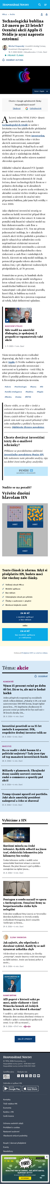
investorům (37, 135)
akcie (23, 668)
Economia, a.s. (20, 1061)
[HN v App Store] (31, 1088)
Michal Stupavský (16, 46)
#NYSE (28, 397)
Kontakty (7, 1100)
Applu (11, 362)
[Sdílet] (41, 14)
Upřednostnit (35, 109)
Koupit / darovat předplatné (14, 1143)
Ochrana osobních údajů (13, 1123)
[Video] (7, 320)
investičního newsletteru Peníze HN (23, 454)
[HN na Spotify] (34, 1075)
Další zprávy (25, 1039)
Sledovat (17, 109)
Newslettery (8, 1151)
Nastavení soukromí (11, 1132)
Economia (7, 1108)
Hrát (15, 524)
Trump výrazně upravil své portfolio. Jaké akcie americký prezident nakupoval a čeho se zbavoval (25, 797)
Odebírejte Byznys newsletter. (28, 427)
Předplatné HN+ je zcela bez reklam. (34, 653)
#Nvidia (8, 397)
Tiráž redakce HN (10, 1104)
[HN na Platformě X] (18, 1075)
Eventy (6, 1147)
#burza (33, 387)
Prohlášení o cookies (11, 1127)
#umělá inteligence (13, 392)
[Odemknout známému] (46, 14)
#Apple (40, 392)
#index (18, 397)
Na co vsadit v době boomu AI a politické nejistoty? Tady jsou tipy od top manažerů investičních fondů (25, 753)
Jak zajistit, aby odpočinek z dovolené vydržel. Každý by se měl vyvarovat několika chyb (24, 946)
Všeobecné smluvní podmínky (15, 1136)
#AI (41, 387)
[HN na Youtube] (38, 1075)
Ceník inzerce (8, 1116)
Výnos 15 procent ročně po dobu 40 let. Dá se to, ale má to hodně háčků (24, 690)
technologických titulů (15, 124)
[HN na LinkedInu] (30, 1075)
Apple (42, 91)
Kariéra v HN (8, 1112)
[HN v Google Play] (12, 1088)
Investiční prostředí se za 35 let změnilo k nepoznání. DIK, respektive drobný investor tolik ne (24, 729)
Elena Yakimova (18, 937)
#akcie (8, 387)
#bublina (29, 392)
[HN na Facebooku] (22, 1075)
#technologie (21, 387)
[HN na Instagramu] (26, 1075)
